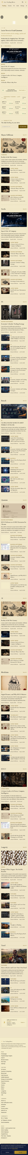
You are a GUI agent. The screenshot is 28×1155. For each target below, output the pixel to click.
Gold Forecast (4, 1075)
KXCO (2, 1089)
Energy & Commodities (6, 1079)
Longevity (3, 1091)
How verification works (6, 1102)
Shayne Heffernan (5, 42)
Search (3, 1057)
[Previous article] (2, 17)
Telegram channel (7, 1120)
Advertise (3, 1104)
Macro (2, 1087)
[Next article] (26, 17)
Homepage (4, 1053)
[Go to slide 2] (14, 22)
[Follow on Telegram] (25, 2)
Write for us (4, 1110)
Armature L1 (4, 1137)
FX (14, 5)
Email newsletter (5, 1122)
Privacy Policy (14, 1148)
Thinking (3, 1083)
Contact (3, 1106)
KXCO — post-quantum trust (8, 1128)
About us (3, 1100)
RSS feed (3, 1061)
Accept (20, 1152)
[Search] (22, 2)
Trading (4, 5)
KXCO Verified (4, 1130)
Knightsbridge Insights (6, 1055)
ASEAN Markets (5, 1077)
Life (2, 1094)
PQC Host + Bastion (6, 1136)
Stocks (9, 5)
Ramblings (3, 1093)
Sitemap (3, 1063)
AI (26, 5)
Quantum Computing (6, 1071)
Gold (17, 5)
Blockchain (3, 1073)
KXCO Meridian (5, 1132)
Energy (22, 5)
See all (25, 134)
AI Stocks (3, 1069)
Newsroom (3, 1112)
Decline (7, 1152)
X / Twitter (5, 1118)
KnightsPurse (4, 1134)
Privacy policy (4, 1108)
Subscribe (23, 126)
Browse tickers (4, 1059)
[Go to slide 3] (15, 22)
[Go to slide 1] (13, 22)
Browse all (24, 98)
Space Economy (5, 1081)
